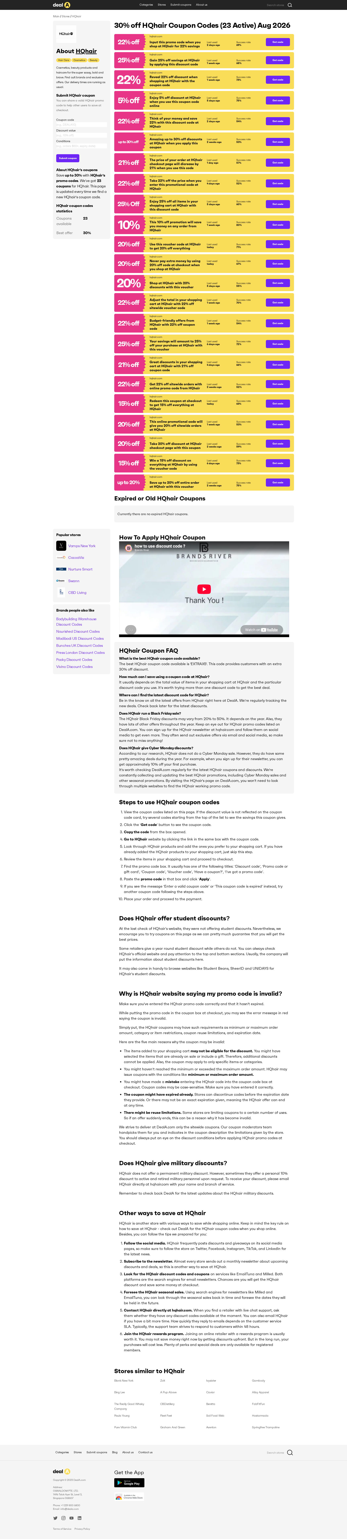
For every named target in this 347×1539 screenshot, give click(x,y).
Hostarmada (260, 1415)
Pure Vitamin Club (125, 1427)
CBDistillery (167, 1404)
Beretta (210, 1404)
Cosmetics (79, 60)
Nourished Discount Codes (77, 631)
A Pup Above (168, 1392)
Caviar (210, 1392)
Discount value (66, 130)
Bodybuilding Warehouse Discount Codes (76, 622)
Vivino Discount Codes (74, 666)
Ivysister (211, 1380)
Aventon (211, 1427)
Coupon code (65, 120)
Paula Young (122, 1415)
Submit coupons (180, 4)
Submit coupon (68, 158)
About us (201, 4)
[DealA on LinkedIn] (79, 1519)
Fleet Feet (166, 1415)
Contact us (145, 1452)
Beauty (93, 60)
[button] (188, 42)
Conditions (63, 141)
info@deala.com (69, 1508)
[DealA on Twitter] (55, 1519)
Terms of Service (62, 1528)
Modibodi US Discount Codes (80, 638)
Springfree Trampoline (265, 1427)
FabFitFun (258, 1404)
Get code (277, 41)
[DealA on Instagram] (63, 1519)
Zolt (162, 1380)
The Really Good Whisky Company (129, 1406)
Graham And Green (172, 1427)
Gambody (258, 1380)
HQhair (86, 51)
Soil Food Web (215, 1415)
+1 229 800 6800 (70, 1505)
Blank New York (123, 1380)
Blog (114, 1452)
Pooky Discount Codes (74, 659)
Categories (146, 4)
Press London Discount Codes (80, 652)
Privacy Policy (82, 1528)
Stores (162, 4)
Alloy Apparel (260, 1392)
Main (56, 16)
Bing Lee (119, 1392)
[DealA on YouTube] (71, 1519)
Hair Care (63, 60)
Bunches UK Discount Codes (79, 645)
